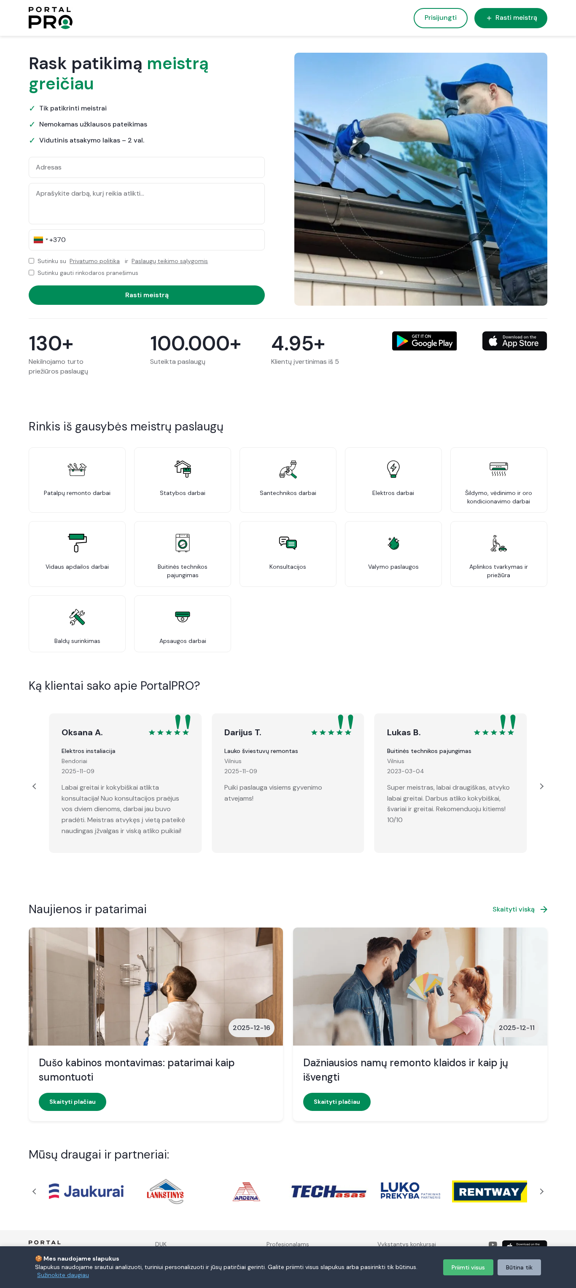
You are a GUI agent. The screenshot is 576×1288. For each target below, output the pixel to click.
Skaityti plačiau (72, 1101)
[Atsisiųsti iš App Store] (514, 341)
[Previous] (35, 786)
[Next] (540, 786)
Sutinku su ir (123, 261)
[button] (40, 239)
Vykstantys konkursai (406, 1244)
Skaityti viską (514, 909)
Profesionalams (287, 1244)
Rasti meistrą (516, 17)
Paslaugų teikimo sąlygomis (170, 261)
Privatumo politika (95, 261)
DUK (161, 1244)
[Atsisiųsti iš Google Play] (424, 341)
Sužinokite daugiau (63, 1275)
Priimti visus (468, 1267)
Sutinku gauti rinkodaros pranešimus (88, 273)
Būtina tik (519, 1267)
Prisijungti (441, 17)
